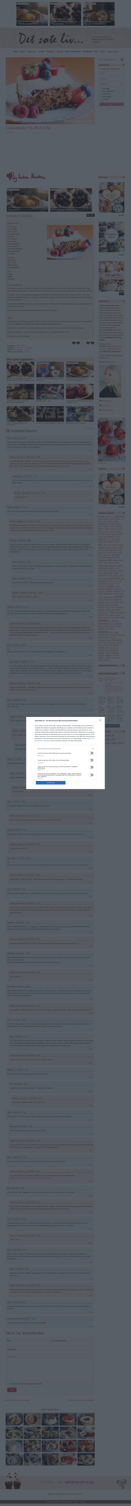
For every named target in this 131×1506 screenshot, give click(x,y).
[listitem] (65, 749)
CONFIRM (51, 783)
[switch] (91, 753)
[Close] (101, 721)
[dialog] (65, 753)
